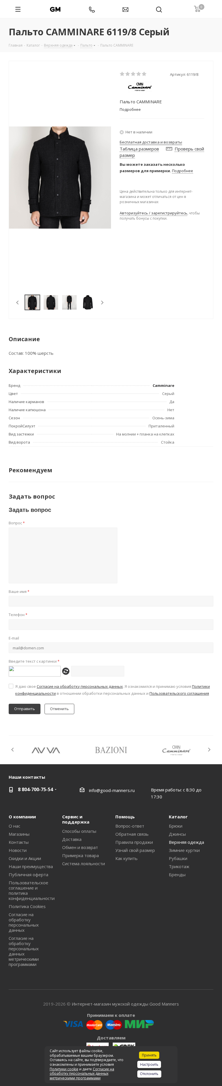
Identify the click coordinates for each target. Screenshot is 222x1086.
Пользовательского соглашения (179, 693)
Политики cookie (64, 1069)
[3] (133, 74)
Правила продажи (134, 842)
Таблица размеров (139, 149)
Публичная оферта (28, 874)
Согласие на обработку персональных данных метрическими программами (24, 951)
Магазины (19, 834)
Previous (18, 302)
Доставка (72, 839)
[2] (128, 74)
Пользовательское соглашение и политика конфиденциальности (32, 890)
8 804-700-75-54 (35, 789)
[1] (122, 74)
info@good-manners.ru (112, 790)
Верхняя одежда (186, 842)
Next (102, 302)
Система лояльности (83, 863)
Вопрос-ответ (129, 826)
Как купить (126, 858)
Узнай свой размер (135, 850)
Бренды (177, 874)
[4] (139, 74)
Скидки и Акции (25, 858)
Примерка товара (80, 855)
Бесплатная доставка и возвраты (151, 142)
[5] (144, 74)
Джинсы (177, 834)
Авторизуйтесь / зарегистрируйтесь (153, 213)
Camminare (163, 385)
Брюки (175, 826)
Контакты (19, 842)
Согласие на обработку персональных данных (80, 686)
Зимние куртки (184, 850)
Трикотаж (179, 866)
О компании (22, 816)
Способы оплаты (79, 831)
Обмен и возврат (80, 847)
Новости (18, 850)
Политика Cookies (27, 906)
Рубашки (178, 858)
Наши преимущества (31, 866)
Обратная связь (132, 834)
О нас (14, 826)
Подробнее (182, 170)
